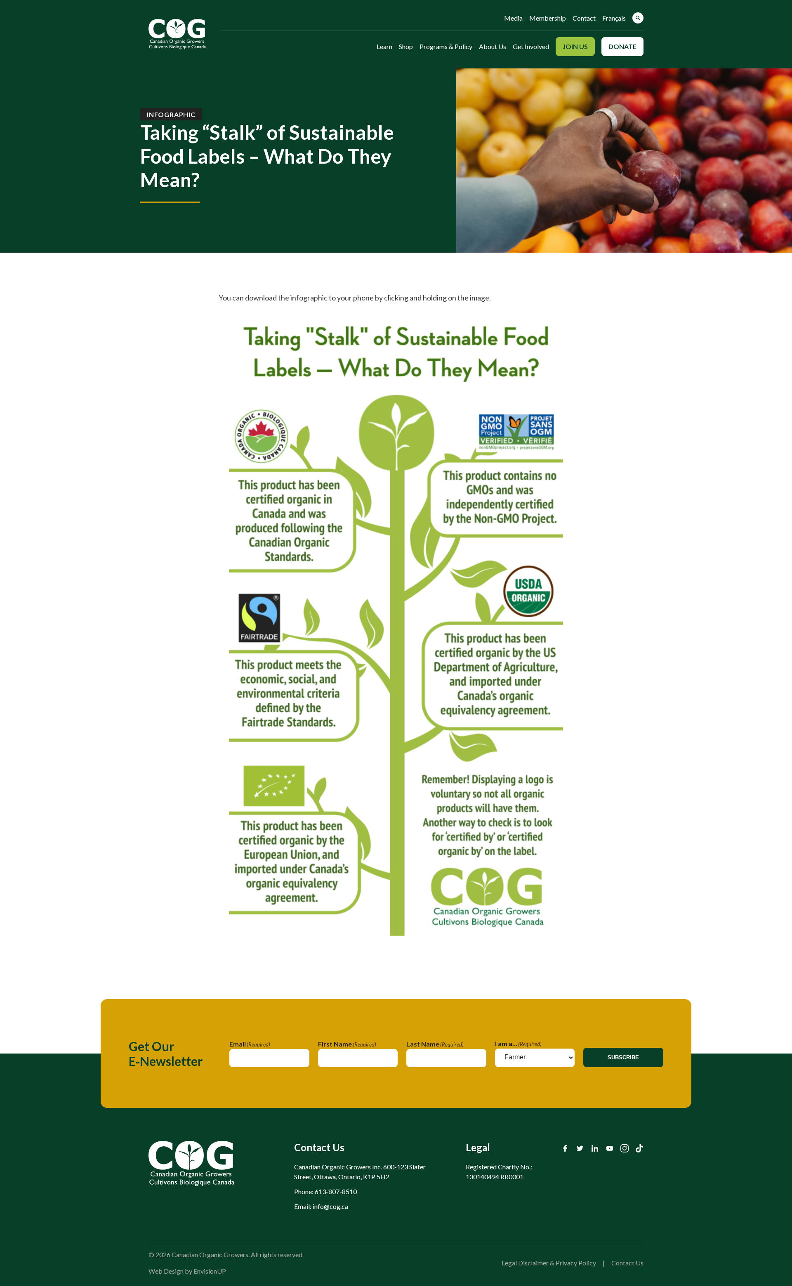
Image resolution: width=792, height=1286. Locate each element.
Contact (584, 18)
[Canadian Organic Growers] (177, 34)
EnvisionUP (209, 1271)
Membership (547, 18)
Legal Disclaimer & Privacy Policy (549, 1263)
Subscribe (623, 1057)
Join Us (575, 46)
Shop (406, 46)
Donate (622, 46)
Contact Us (627, 1263)
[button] (638, 17)
